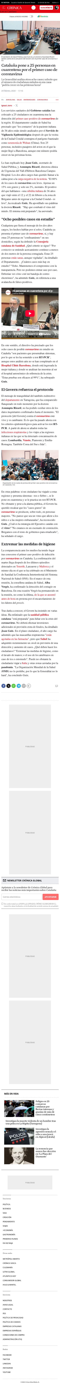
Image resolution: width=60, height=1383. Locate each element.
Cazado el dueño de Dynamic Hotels (23, 2)
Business (7, 1209)
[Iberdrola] (42, 16)
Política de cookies (12, 1322)
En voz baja (8, 1243)
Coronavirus (42, 100)
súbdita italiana (35, 191)
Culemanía (8, 1267)
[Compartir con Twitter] (8, 686)
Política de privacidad (13, 1318)
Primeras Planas (10, 1239)
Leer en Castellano (8, 11)
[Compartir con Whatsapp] (13, 686)
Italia (24, 663)
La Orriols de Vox (43, 2)
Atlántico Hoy (9, 1276)
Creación (7, 1217)
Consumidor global (12, 1280)
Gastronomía (9, 1234)
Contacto (7, 1309)
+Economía (8, 1230)
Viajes (5, 1226)
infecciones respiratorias (14, 432)
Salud (19, 100)
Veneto (27, 440)
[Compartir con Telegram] (19, 686)
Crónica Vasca (9, 1263)
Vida (5, 1213)
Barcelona (10, 100)
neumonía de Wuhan (19, 142)
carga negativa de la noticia (32, 179)
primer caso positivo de (35, 118)
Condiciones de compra (14, 1335)
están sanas (17, 257)
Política (6, 1204)
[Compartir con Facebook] (3, 686)
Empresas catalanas (12, 1326)
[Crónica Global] (19, 7)
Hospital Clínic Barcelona (16, 365)
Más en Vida (11, 1093)
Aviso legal (8, 1305)
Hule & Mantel (9, 1285)
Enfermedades (29, 100)
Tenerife (20, 566)
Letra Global (9, 1272)
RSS (4, 1313)
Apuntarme (50, 897)
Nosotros (7, 1300)
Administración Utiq (12, 1339)
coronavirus (36, 233)
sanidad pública (40, 614)
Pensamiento (9, 1221)
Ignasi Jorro (6, 105)
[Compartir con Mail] (24, 686)
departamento (12, 399)
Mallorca (44, 566)
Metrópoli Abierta (11, 1259)
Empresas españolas (12, 1330)
